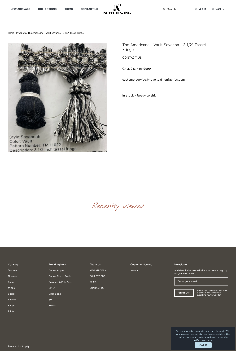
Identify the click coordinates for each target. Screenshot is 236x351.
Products (21, 32)
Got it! (203, 345)
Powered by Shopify (18, 346)
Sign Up (184, 292)
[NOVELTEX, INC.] (118, 9)
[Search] (165, 9)
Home (11, 32)
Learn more (206, 340)
